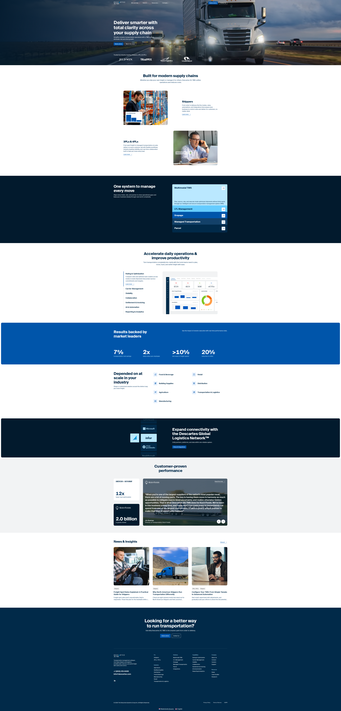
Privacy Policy (206, 702)
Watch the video (130, 44)
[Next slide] (223, 522)
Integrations (176, 669)
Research (214, 677)
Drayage (175, 662)
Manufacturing (158, 677)
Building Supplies (158, 670)
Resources (155, 3)
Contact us (223, 3)
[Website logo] (119, 3)
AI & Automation (197, 669)
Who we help (134, 3)
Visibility (194, 662)
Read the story (219, 481)
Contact (214, 660)
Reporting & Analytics (198, 671)
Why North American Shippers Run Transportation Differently (167, 593)
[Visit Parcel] (199, 228)
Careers (214, 662)
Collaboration (196, 664)
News (213, 672)
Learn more (185, 114)
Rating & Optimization (198, 657)
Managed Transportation (180, 664)
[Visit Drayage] (199, 215)
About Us (214, 657)
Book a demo (213, 3)
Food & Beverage (159, 674)
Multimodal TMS (177, 657)
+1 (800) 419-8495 (121, 671)
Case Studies (215, 674)
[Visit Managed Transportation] (199, 222)
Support (214, 664)
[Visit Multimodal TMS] (199, 195)
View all (222, 542)
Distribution (157, 672)
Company (165, 3)
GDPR (225, 702)
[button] (142, 273)
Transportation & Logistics (161, 681)
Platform (145, 3)
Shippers (116, 588)
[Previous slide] (219, 522)
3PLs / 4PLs (195, 588)
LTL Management (178, 660)
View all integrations (179, 447)
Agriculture (157, 667)
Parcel (175, 667)
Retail (155, 679)
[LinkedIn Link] (115, 680)
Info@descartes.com (122, 674)
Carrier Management (198, 660)
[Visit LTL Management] (199, 209)
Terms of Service (217, 702)
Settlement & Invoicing (198, 667)
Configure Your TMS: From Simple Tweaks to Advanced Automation (209, 593)
